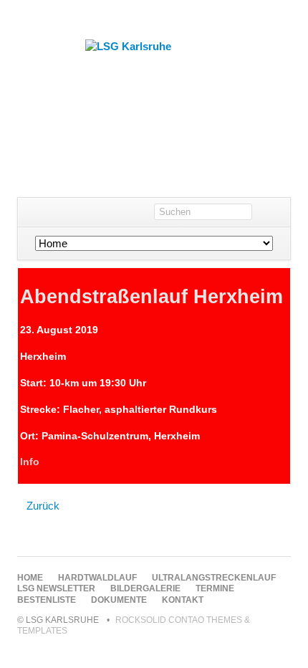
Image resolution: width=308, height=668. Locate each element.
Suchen (276, 212)
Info (29, 461)
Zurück (43, 506)
